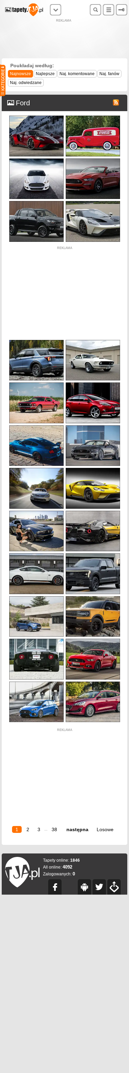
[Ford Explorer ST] (36, 341)
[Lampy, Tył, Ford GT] (36, 640)
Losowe (105, 829)
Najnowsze (20, 73)
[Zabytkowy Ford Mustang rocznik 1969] (36, 384)
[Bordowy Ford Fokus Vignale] (93, 683)
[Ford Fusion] (36, 160)
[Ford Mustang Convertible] (93, 160)
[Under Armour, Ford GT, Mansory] (93, 512)
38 (54, 829)
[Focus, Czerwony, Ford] (93, 384)
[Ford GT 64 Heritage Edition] (93, 202)
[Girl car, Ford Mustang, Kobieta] (36, 512)
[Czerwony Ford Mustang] (93, 640)
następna (77, 829)
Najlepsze (45, 73)
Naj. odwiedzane (26, 82)
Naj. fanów (109, 73)
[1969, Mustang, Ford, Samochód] (93, 341)
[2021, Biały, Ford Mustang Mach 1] (36, 554)
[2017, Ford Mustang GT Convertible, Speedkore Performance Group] (93, 426)
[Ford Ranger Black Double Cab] (36, 202)
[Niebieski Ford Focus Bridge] (36, 683)
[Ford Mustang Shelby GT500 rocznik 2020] (36, 426)
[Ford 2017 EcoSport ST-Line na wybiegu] (36, 597)
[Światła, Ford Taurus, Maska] (36, 469)
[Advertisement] (65, 39)
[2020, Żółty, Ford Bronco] (93, 597)
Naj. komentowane (77, 73)
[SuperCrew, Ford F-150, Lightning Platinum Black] (93, 554)
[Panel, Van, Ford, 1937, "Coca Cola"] (93, 117)
